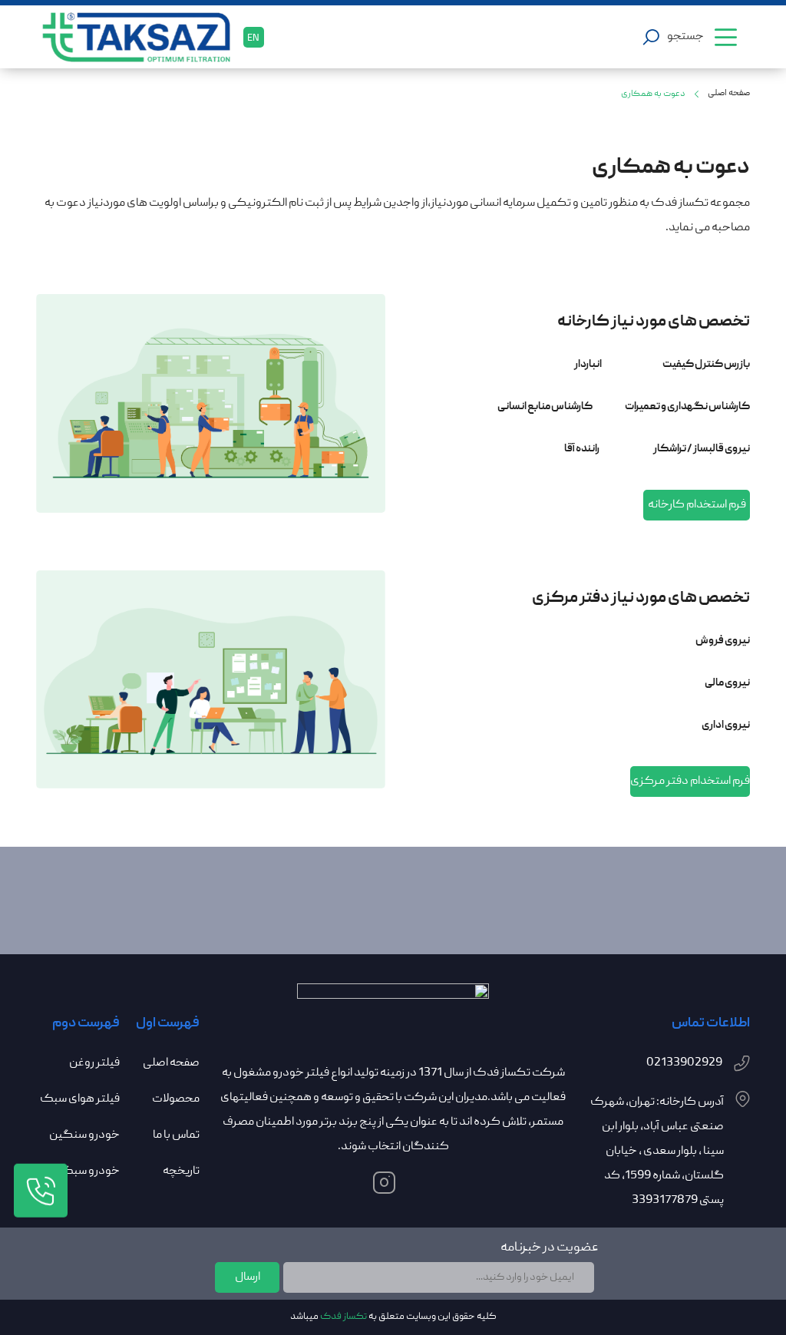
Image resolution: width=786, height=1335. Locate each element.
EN (253, 38)
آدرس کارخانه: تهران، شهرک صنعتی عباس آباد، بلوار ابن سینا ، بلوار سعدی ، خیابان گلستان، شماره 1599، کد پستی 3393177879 (657, 1151)
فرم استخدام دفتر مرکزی (690, 781)
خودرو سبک (90, 1171)
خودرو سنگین (84, 1135)
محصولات (176, 1099)
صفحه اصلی (729, 93)
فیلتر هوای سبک (80, 1099)
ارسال (247, 1277)
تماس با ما (176, 1135)
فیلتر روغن (94, 1063)
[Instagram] (393, 1186)
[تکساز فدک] (142, 36)
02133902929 (684, 1063)
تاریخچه (181, 1171)
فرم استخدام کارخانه (697, 505)
